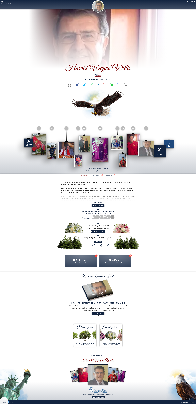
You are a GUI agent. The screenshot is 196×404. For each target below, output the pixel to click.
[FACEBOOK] (77, 85)
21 (96, 255)
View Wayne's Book (98, 313)
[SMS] (112, 85)
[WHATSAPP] (91, 85)
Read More (98, 202)
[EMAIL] (105, 85)
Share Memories (99, 397)
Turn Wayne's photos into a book (98, 168)
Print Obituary (99, 205)
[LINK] (126, 85)
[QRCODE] (70, 85)
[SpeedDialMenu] (192, 400)
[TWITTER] (84, 85)
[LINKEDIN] (98, 85)
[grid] (98, 149)
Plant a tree (97, 241)
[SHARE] (119, 85)
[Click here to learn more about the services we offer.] (98, 389)
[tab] (85, 175)
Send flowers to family (98, 231)
